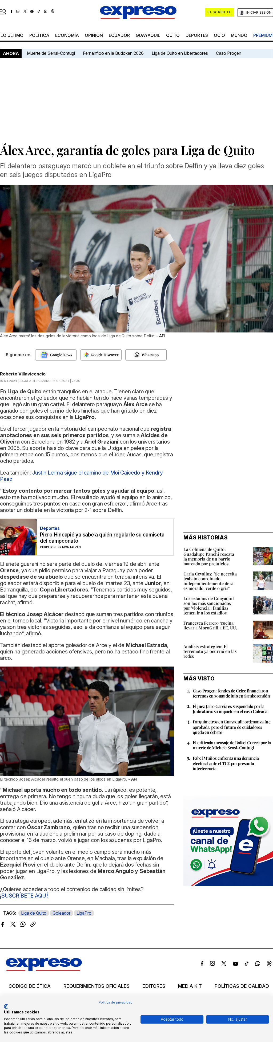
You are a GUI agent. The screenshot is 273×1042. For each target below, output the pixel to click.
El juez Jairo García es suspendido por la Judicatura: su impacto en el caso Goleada (230, 708)
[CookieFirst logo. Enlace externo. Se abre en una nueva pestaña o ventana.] (6, 1006)
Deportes (197, 35)
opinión (94, 35)
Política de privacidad (116, 1002)
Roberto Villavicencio (23, 374)
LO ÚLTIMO (12, 35)
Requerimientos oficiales (96, 986)
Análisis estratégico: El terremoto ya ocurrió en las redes (209, 651)
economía (67, 35)
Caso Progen (228, 53)
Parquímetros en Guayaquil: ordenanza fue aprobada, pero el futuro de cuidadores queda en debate (231, 727)
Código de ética (30, 986)
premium (262, 35)
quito (173, 35)
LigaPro (84, 913)
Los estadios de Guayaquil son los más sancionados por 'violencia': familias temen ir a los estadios (208, 606)
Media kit (190, 986)
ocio (219, 35)
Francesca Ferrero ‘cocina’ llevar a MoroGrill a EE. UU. (210, 625)
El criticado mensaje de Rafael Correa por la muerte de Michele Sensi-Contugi (232, 745)
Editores (153, 986)
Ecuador (119, 35)
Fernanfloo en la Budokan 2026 (113, 53)
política (39, 35)
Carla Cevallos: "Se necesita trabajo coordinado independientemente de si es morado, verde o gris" (210, 581)
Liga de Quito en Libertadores (180, 53)
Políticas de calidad (242, 986)
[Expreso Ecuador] (44, 969)
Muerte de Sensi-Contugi (51, 53)
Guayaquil (148, 35)
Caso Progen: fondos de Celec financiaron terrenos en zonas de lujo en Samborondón (231, 693)
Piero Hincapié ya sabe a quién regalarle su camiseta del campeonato (102, 538)
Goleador (61, 913)
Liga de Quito (33, 913)
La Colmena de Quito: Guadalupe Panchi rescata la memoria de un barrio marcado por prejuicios (208, 556)
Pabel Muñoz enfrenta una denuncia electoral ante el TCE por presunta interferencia (226, 763)
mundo (239, 35)
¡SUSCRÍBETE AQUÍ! (24, 895)
